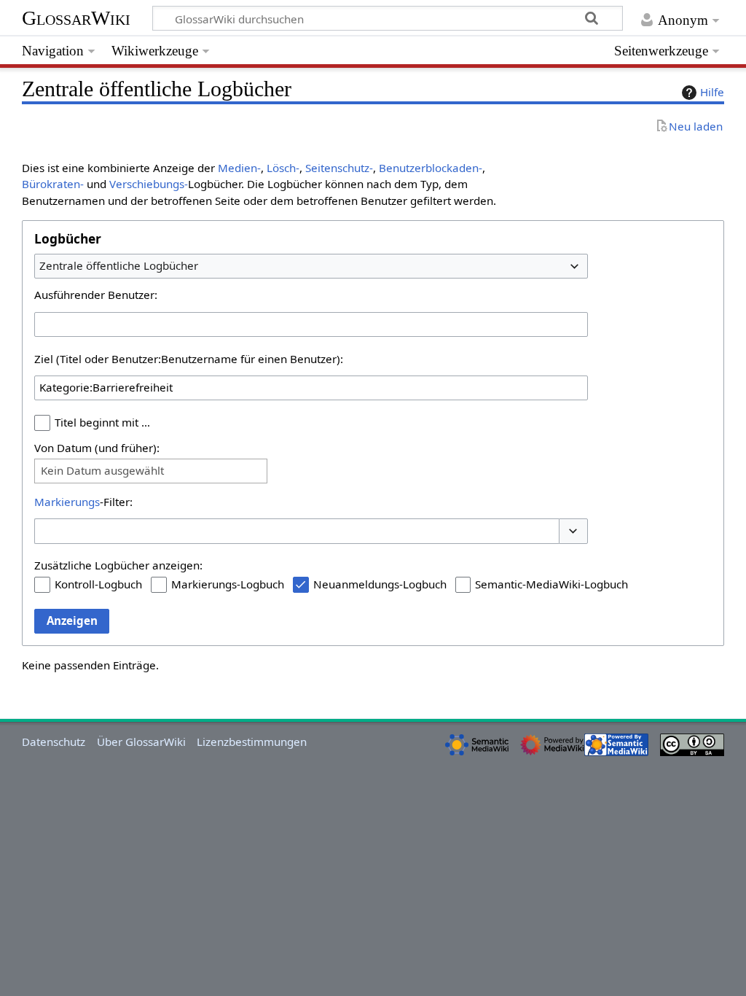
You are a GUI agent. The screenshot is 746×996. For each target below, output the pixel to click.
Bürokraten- (53, 183)
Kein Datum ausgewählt (102, 471)
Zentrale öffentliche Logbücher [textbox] (118, 265)
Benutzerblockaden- (430, 167)
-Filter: (83, 501)
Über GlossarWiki (141, 741)
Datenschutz (53, 741)
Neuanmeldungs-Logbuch (380, 584)
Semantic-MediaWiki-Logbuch (551, 584)
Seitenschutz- (339, 167)
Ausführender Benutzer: (95, 294)
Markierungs (67, 501)
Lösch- (283, 167)
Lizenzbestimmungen (252, 741)
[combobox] (311, 266)
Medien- (239, 167)
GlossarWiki (76, 18)
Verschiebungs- (148, 183)
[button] (573, 531)
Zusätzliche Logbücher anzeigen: (118, 565)
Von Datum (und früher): (97, 447)
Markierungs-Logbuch (227, 584)
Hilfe (712, 92)
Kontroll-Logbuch (98, 584)
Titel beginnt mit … (102, 422)
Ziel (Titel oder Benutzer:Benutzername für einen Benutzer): (188, 358)
